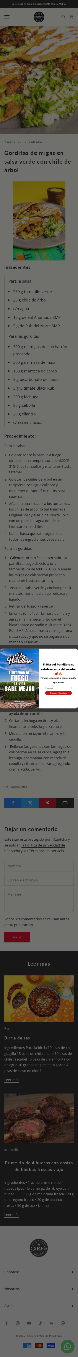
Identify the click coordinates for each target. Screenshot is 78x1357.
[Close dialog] (1, 650)
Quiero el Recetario (58, 693)
